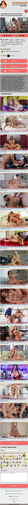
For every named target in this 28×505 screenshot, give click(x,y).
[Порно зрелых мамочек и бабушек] (20, 3)
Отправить (14, 486)
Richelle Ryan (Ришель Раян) (12, 51)
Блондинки (18, 42)
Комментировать (14, 70)
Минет (17, 41)
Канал (4, 55)
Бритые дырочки (9, 42)
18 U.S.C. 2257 (14, 499)
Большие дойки (5, 44)
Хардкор (11, 41)
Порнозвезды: (6, 49)
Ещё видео (14, 443)
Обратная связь (15, 496)
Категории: (6, 39)
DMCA (14, 502)
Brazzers (13, 55)
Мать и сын (4, 41)
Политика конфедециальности (14, 491)
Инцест (23, 39)
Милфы (17, 39)
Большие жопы (15, 44)
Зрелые (12, 39)
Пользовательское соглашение (14, 493)
